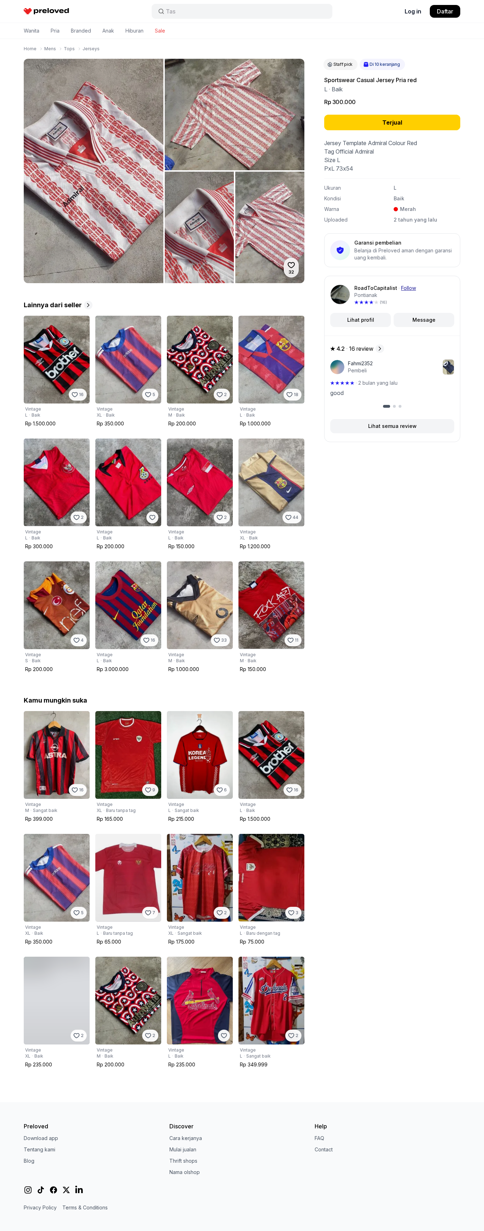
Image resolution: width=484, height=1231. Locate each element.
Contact (324, 1149)
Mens (50, 48)
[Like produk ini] (152, 517)
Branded (81, 31)
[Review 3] (400, 406)
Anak (108, 31)
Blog (29, 1161)
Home (30, 48)
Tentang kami (39, 1149)
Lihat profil (360, 320)
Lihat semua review (392, 426)
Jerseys (91, 48)
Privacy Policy (40, 1207)
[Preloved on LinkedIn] (79, 1190)
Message (423, 320)
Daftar (445, 11)
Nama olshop (184, 1172)
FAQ (319, 1138)
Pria (55, 31)
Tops (69, 48)
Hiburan (134, 31)
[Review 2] (394, 406)
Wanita (31, 31)
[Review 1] (386, 406)
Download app (41, 1138)
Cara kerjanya (185, 1138)
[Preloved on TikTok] (40, 1190)
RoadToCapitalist (375, 288)
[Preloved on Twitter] (66, 1190)
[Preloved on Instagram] (28, 1190)
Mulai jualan (182, 1149)
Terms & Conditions (85, 1207)
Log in (413, 11)
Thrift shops (183, 1161)
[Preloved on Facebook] (53, 1190)
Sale (160, 31)
